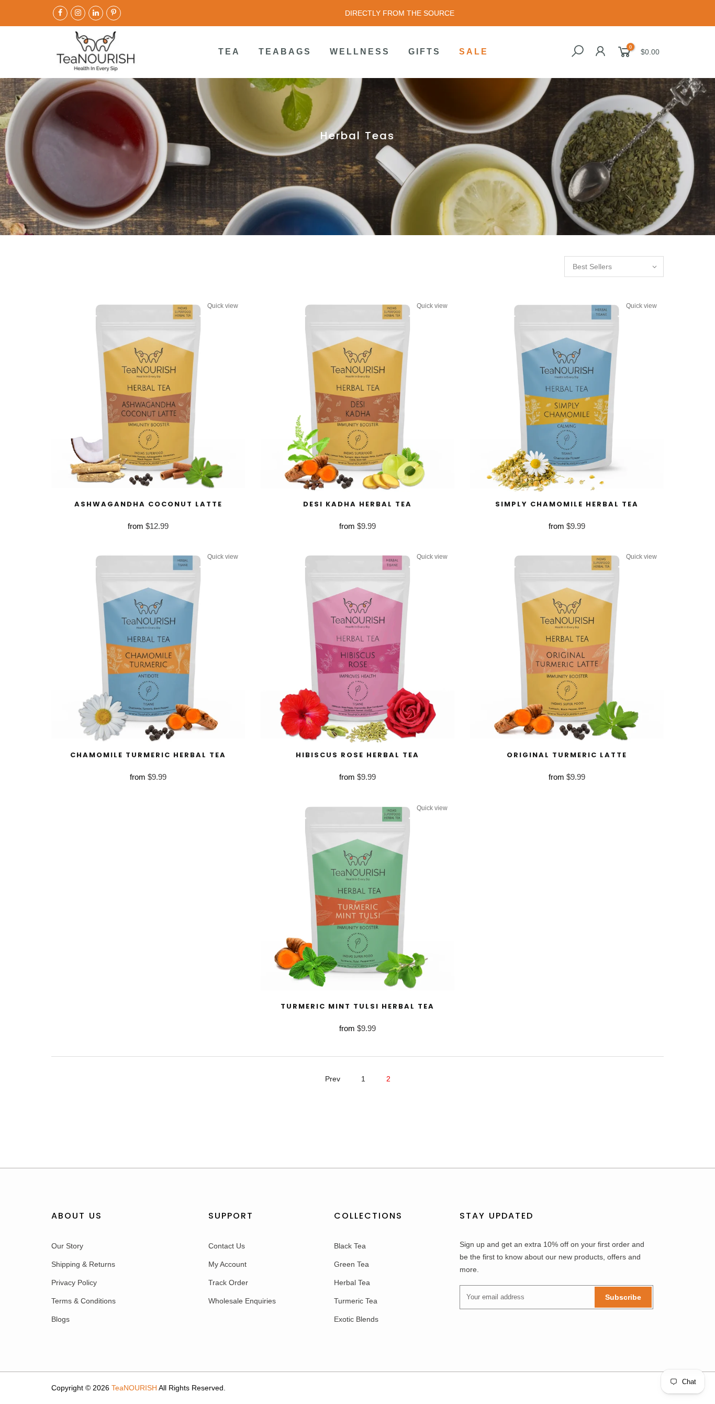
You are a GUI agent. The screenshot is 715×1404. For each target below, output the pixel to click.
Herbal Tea (352, 1282)
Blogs (60, 1319)
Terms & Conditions (83, 1301)
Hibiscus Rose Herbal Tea (357, 755)
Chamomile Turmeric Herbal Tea (148, 755)
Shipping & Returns (83, 1264)
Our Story (67, 1246)
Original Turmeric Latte (567, 755)
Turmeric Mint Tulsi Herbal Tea (357, 1006)
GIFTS (424, 51)
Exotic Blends (356, 1319)
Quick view (222, 305)
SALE (473, 51)
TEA (229, 51)
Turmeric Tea (355, 1301)
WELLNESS (360, 51)
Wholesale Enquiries (242, 1301)
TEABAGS (285, 51)
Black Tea (350, 1246)
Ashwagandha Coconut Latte (148, 504)
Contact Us (226, 1246)
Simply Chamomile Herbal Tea (567, 504)
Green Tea (351, 1264)
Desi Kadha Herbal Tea (357, 504)
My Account (227, 1264)
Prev (332, 1079)
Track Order (228, 1282)
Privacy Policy (74, 1282)
